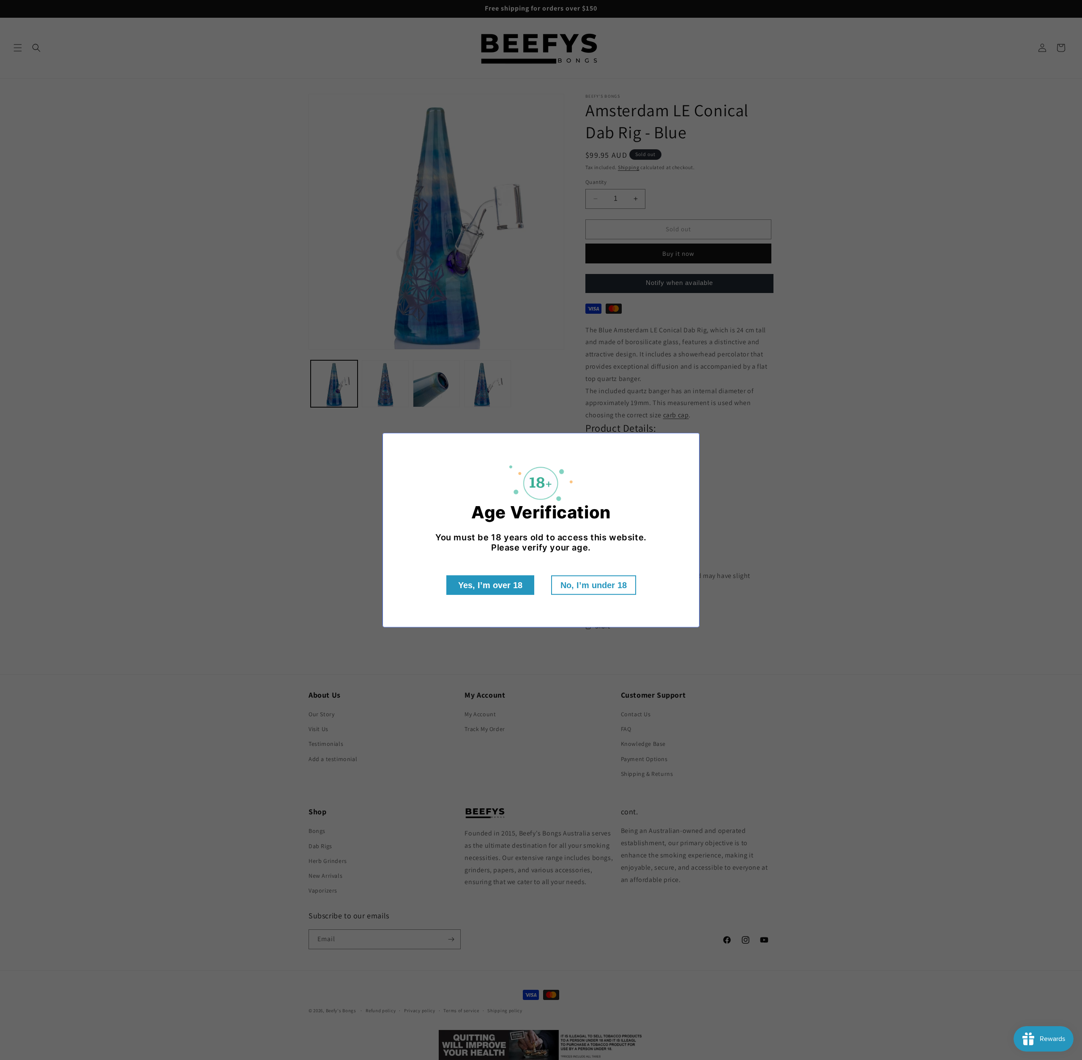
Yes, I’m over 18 (490, 585)
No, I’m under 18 (593, 585)
